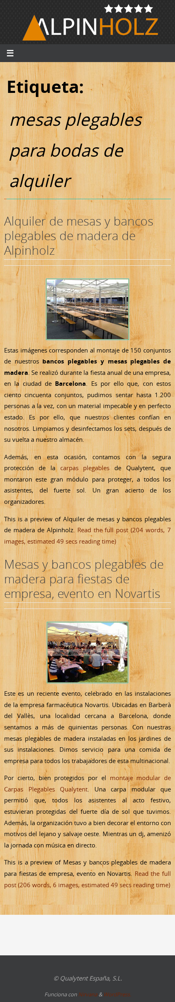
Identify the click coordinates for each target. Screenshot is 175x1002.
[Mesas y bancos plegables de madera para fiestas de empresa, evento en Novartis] (87, 652)
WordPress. (117, 994)
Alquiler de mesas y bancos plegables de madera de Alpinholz (78, 235)
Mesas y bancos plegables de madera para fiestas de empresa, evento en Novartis (84, 579)
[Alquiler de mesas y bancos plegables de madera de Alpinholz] (87, 309)
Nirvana (87, 994)
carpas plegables (85, 468)
